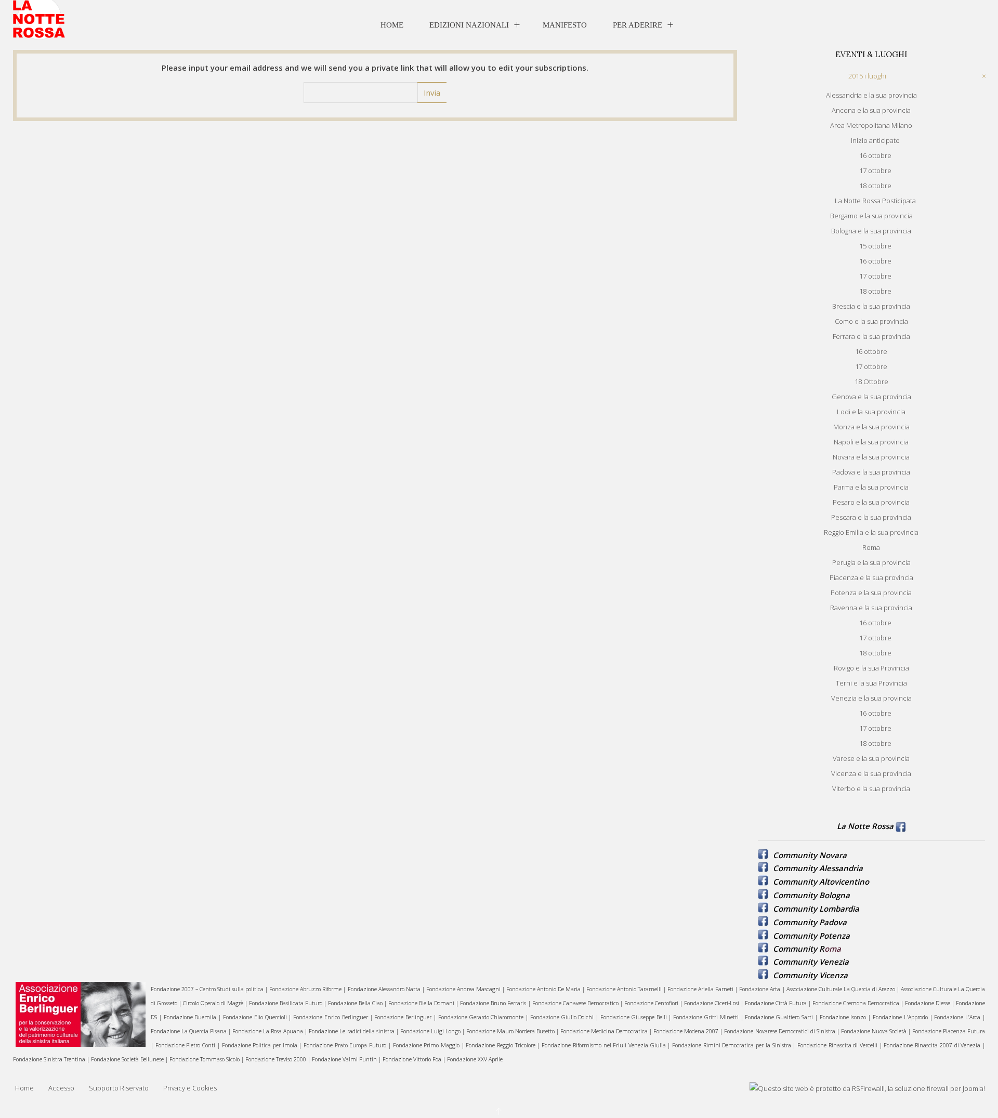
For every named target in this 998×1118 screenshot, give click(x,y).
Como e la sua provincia (871, 321)
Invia (432, 92)
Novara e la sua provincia (871, 457)
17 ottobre (875, 170)
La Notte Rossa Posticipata (875, 200)
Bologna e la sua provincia (871, 230)
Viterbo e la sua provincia (871, 788)
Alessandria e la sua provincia (871, 95)
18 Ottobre (871, 381)
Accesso (61, 1088)
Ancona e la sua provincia (871, 110)
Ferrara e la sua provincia (871, 336)
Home (391, 25)
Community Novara (810, 855)
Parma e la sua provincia (871, 487)
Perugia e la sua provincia (871, 562)
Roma (871, 547)
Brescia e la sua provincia (871, 306)
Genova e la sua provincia (871, 396)
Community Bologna (811, 895)
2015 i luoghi (867, 76)
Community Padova (810, 922)
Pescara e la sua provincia (871, 517)
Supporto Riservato (119, 1088)
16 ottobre (875, 155)
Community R (798, 948)
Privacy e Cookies (190, 1088)
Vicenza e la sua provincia (871, 773)
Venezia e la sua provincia (871, 698)
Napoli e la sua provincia (871, 441)
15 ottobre (875, 246)
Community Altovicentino (821, 881)
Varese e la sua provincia (871, 758)
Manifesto (565, 25)
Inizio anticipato (875, 140)
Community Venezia (811, 961)
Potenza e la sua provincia (871, 592)
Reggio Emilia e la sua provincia (871, 532)
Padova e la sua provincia (871, 472)
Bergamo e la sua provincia (871, 215)
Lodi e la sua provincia (871, 411)
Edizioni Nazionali (469, 25)
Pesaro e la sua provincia (871, 502)
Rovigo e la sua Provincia (871, 668)
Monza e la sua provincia (871, 426)
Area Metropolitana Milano (871, 125)
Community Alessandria (818, 868)
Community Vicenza (810, 975)
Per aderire (637, 25)
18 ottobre (875, 185)
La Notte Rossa (865, 826)
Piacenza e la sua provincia (871, 577)
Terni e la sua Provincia (871, 683)
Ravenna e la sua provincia (871, 607)
